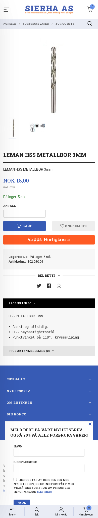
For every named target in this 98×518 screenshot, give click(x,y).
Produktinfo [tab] (20, 303)
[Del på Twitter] (39, 287)
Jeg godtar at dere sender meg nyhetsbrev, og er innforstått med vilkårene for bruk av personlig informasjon (44, 486)
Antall (9, 205)
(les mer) (44, 492)
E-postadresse (25, 462)
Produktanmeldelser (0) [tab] (29, 351)
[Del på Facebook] (49, 287)
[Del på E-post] (59, 287)
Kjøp (27, 226)
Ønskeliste (75, 226)
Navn (18, 446)
